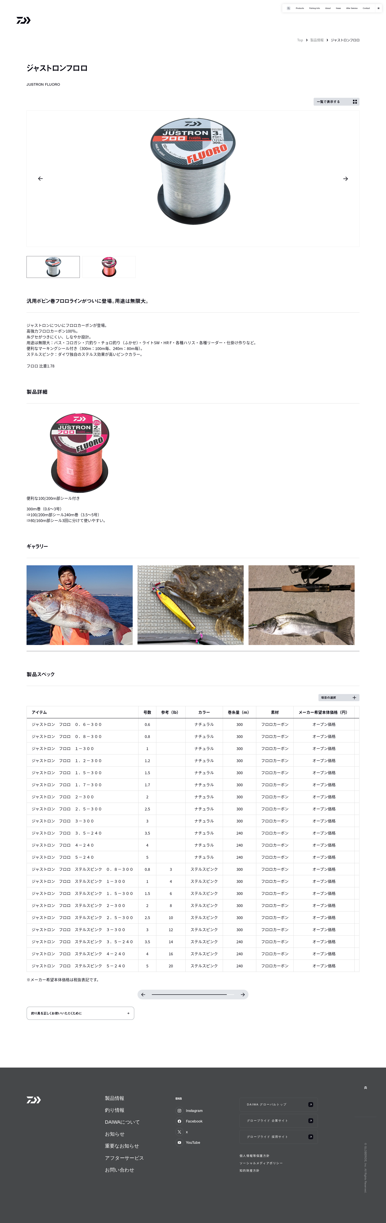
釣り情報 (114, 1110)
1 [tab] (53, 267)
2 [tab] (109, 267)
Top (300, 39)
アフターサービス (124, 1158)
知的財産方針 (250, 1171)
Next (346, 179)
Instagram (194, 1110)
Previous (40, 179)
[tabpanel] (193, 179)
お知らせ (115, 1134)
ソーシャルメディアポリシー (261, 1163)
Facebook (194, 1121)
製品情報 (317, 39)
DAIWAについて (122, 1122)
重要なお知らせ (122, 1146)
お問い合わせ (119, 1170)
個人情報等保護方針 (255, 1156)
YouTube (193, 1142)
